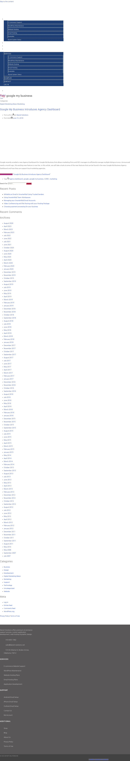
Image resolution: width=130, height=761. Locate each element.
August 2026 (8, 223)
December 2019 (9, 272)
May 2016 (7, 403)
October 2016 (9, 388)
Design (6, 570)
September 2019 (10, 281)
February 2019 (9, 302)
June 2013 (7, 479)
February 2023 (9, 232)
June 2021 (7, 244)
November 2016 (10, 385)
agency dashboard (16, 179)
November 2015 (10, 421)
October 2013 (9, 467)
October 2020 (9, 247)
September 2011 (10, 540)
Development (9, 573)
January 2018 (8, 342)
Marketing (21, 104)
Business (7, 567)
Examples (11, 36)
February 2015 (9, 449)
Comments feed (9, 608)
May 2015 (7, 440)
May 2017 (7, 366)
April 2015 (7, 443)
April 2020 (7, 260)
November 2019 (10, 275)
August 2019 (8, 284)
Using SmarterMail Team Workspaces (17, 197)
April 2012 (7, 519)
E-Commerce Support (15, 22)
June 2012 (7, 513)
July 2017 (7, 360)
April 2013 (7, 486)
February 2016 (9, 412)
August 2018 (8, 321)
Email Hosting (12, 33)
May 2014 (7, 455)
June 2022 (7, 238)
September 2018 (10, 318)
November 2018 (10, 312)
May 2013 (7, 482)
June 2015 (7, 437)
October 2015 (9, 424)
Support (7, 582)
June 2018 (7, 327)
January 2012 (8, 528)
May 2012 (7, 516)
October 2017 (9, 351)
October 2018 (9, 315)
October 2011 (9, 537)
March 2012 (8, 522)
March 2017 (8, 373)
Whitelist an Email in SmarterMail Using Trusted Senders (24, 194)
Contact (7, 81)
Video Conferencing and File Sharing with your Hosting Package (26, 203)
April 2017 (7, 370)
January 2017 (8, 379)
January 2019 (8, 305)
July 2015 (7, 434)
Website (7, 591)
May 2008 (7, 550)
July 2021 (7, 241)
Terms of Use (15, 616)
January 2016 (8, 415)
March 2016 (8, 409)
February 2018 (9, 339)
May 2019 (7, 293)
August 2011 (8, 544)
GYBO (46, 179)
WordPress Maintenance (16, 26)
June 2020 (7, 254)
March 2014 (8, 461)
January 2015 (8, 452)
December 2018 (9, 308)
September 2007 (10, 553)
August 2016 (8, 394)
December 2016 (9, 382)
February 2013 (9, 492)
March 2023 (8, 229)
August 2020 (8, 250)
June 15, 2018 (18, 118)
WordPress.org (9, 611)
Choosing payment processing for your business (21, 206)
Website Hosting (13, 29)
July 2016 (7, 397)
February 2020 (9, 266)
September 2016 (10, 391)
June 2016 (7, 400)
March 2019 (8, 299)
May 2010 (7, 547)
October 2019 (9, 278)
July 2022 (7, 235)
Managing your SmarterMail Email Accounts (19, 200)
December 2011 (9, 531)
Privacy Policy (4, 616)
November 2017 (10, 348)
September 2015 (10, 428)
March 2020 (8, 263)
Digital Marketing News (8, 104)
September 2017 (10, 354)
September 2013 (10, 470)
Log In (7, 49)
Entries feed (8, 605)
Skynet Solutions (22, 115)
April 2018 (7, 333)
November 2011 (10, 534)
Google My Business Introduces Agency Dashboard (30, 109)
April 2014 (7, 458)
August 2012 (8, 507)
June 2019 (7, 290)
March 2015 (8, 446)
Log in (6, 602)
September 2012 (10, 504)
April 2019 (7, 296)
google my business (36, 179)
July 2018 (7, 324)
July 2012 (7, 510)
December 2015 (9, 418)
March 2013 (8, 489)
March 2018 (8, 336)
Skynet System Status (14, 39)
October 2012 (9, 501)
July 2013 (7, 476)
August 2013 (8, 473)
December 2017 (9, 345)
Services (8, 19)
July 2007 (7, 556)
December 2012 (9, 495)
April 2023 (7, 226)
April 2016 (7, 406)
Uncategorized (9, 588)
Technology (8, 585)
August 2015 (8, 431)
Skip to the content (7, 1)
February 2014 (9, 464)
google (26, 179)
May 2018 (7, 330)
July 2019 (7, 287)
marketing (53, 179)
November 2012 (10, 498)
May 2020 (7, 257)
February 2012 (9, 525)
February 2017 (9, 376)
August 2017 (8, 357)
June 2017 (7, 363)
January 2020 (8, 269)
